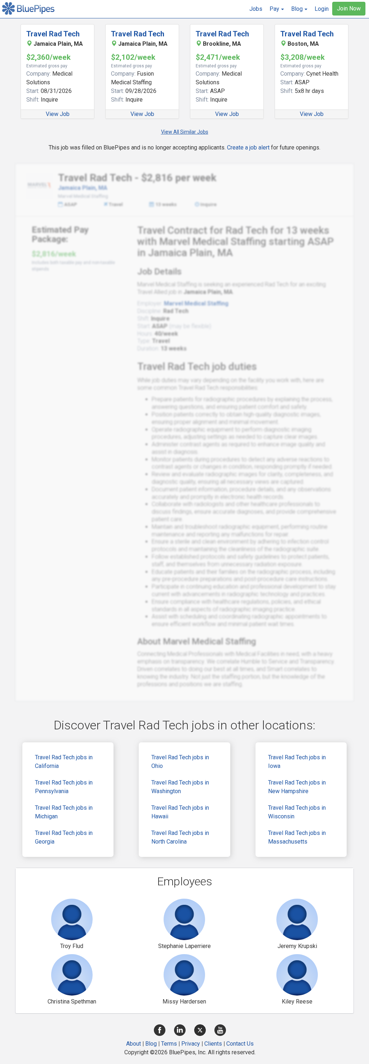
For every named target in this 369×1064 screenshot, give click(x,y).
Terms (169, 1043)
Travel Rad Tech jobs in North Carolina (180, 837)
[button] (277, 9)
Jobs (255, 8)
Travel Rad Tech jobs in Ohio (180, 761)
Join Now (349, 8)
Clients (213, 1043)
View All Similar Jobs (184, 132)
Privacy (190, 1043)
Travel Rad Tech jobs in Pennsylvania (64, 787)
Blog (151, 1043)
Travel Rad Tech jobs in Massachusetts (297, 837)
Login (322, 8)
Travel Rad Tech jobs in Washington (180, 787)
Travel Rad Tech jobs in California (64, 761)
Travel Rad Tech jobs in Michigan (64, 812)
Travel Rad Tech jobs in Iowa (297, 761)
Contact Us (240, 1043)
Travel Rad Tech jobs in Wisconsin (297, 812)
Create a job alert (248, 147)
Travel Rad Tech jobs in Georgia (64, 837)
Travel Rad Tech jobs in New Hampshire (297, 787)
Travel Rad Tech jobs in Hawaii (180, 812)
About (133, 1043)
